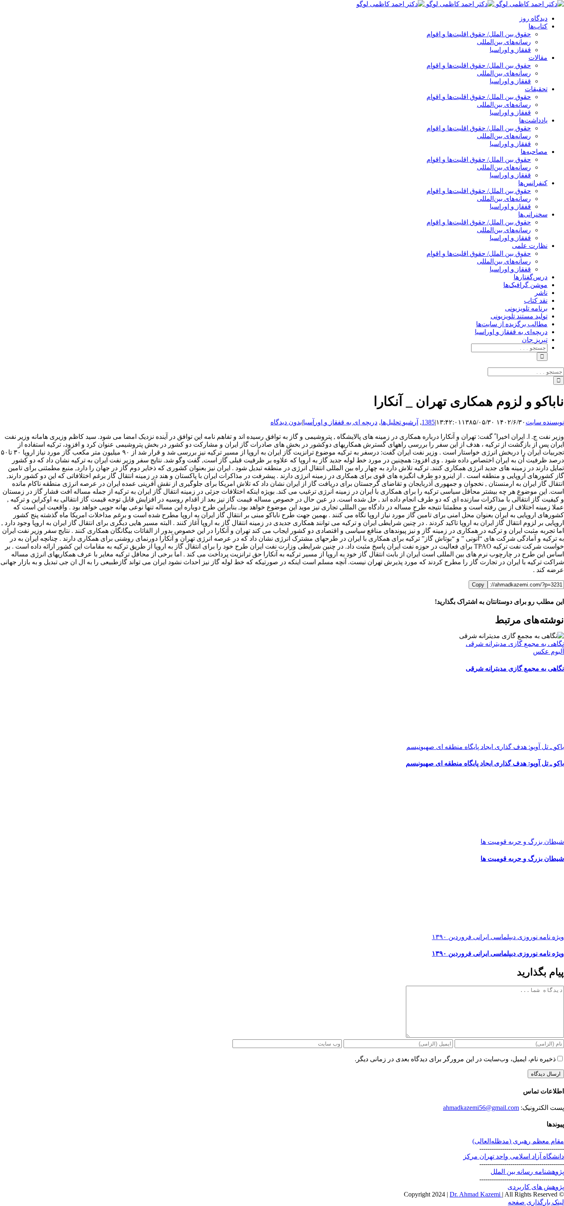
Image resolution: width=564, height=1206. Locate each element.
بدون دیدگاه (286, 422)
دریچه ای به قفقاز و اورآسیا (340, 422)
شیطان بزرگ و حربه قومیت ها (522, 841)
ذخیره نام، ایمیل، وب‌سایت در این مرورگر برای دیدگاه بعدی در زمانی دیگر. (455, 1058)
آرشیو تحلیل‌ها (399, 422)
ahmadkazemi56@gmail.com (481, 1107)
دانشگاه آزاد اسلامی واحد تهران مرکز (513, 1156)
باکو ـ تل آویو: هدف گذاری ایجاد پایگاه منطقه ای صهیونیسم (485, 746)
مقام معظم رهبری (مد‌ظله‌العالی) (518, 1141)
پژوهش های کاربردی (535, 1186)
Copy (478, 585)
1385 (428, 422)
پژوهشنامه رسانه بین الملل (527, 1171)
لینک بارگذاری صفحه (536, 1202)
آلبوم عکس (548, 651)
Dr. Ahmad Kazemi (476, 1194)
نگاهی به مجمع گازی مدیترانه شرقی (515, 643)
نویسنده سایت (545, 422)
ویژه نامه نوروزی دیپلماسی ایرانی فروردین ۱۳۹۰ (498, 936)
